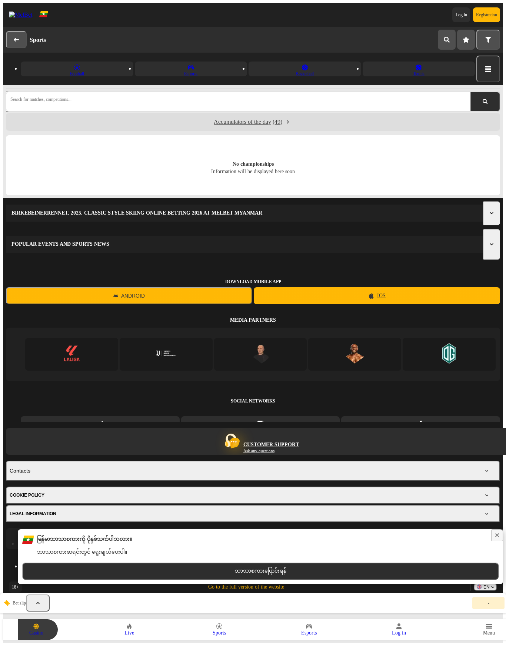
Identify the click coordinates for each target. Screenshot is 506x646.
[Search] (447, 40)
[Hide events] (38, 603)
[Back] (16, 39)
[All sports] (488, 69)
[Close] (497, 535)
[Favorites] (466, 40)
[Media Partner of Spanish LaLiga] (71, 354)
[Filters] (488, 40)
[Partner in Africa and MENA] (166, 354)
